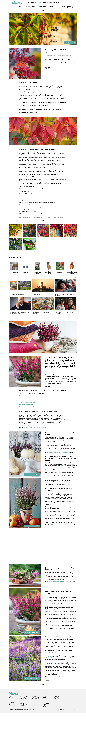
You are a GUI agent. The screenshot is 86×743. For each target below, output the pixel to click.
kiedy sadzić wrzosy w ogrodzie (27, 404)
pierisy (54, 638)
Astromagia (50, 6)
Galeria (58, 2)
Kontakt (10, 704)
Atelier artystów (23, 704)
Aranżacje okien (46, 705)
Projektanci (56, 696)
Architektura (23, 705)
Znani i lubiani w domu (24, 703)
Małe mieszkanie (23, 700)
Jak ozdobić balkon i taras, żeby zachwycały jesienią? (35, 427)
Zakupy (67, 693)
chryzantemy (63, 465)
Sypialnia (45, 699)
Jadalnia (44, 697)
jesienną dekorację (55, 444)
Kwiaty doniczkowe (35, 698)
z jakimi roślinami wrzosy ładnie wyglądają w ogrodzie (32, 406)
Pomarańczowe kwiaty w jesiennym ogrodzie (59, 581)
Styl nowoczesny (23, 698)
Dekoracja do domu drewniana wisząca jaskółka (37, 272)
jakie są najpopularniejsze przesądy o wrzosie (30, 395)
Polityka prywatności (13, 699)
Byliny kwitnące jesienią (56, 524)
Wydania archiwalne (68, 699)
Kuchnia (44, 696)
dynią (62, 440)
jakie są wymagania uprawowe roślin (28, 402)
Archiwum (11, 697)
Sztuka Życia (52, 2)
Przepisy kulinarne (58, 698)
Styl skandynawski (24, 696)
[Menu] (8, 3)
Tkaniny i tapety (46, 707)
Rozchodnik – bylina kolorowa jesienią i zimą (59, 676)
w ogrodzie (61, 391)
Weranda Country (30, 6)
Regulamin (11, 698)
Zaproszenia (56, 699)
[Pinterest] (72, 7)
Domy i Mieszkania (32, 2)
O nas (10, 696)
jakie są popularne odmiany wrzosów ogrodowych (31, 409)
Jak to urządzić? (46, 703)
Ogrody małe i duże (35, 695)
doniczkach (59, 596)
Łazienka (44, 698)
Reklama (10, 703)
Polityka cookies (12, 701)
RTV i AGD (44, 706)
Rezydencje (22, 699)
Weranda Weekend (41, 6)
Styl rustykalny (23, 697)
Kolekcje (56, 697)
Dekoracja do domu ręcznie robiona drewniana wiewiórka (72, 272)
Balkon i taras (34, 696)
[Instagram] (70, 7)
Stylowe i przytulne (24, 695)
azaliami (47, 613)
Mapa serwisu (11, 702)
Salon (44, 695)
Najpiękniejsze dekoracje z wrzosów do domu (59, 452)
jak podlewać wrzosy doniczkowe (27, 400)
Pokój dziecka (46, 700)
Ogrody (39, 2)
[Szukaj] (73, 3)
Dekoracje (45, 704)
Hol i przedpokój (46, 702)
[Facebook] (68, 7)
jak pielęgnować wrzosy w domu (27, 397)
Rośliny (47, 52)
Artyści (55, 695)
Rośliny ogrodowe (35, 697)
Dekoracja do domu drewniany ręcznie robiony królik (48, 272)
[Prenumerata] (74, 709)
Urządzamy (45, 2)
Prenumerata (69, 696)
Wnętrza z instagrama (24, 702)
